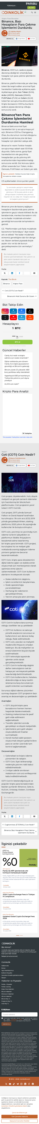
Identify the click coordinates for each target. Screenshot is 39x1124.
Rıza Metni (13, 1058)
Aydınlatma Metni (16, 1057)
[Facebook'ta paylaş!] (19, 273)
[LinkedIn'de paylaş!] (12, 273)
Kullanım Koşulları (7, 1011)
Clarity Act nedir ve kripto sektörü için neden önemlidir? (16, 357)
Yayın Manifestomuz (8, 1008)
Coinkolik (29, 885)
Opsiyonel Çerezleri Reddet (19, 1121)
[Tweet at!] (5, 273)
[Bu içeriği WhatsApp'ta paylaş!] (27, 273)
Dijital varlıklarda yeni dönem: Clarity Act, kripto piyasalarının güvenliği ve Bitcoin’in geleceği (16, 364)
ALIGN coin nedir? (11, 384)
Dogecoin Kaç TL (7, 1039)
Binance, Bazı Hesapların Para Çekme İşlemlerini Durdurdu (19, 831)
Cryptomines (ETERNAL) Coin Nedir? (20, 825)
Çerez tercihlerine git (19, 1112)
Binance (6, 284)
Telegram (21, 318)
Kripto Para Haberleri (8, 1027)
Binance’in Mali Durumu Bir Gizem (20, 296)
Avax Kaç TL (5, 1041)
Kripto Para (17, 284)
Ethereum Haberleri (8, 1032)
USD (21, 336)
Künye (3, 1006)
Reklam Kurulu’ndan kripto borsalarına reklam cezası (19, 175)
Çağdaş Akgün (15, 31)
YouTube (13, 318)
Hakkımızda (5, 1003)
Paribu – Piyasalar (7, 1022)
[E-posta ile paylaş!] (34, 273)
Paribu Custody (6, 1024)
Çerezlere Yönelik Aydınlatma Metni (12, 1013)
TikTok (30, 312)
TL (17, 336)
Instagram (5, 312)
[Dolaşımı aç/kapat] (35, 12)
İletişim (4, 1015)
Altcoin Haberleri (7, 1034)
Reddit (30, 318)
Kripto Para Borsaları (10, 19)
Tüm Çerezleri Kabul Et (19, 1116)
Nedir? (4, 452)
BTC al (17, 342)
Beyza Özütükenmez (17, 458)
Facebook (21, 312)
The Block (12, 279)
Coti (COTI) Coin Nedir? (14, 291)
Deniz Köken (30, 927)
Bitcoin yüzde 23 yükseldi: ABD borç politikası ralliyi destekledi (17, 371)
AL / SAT (31, 7)
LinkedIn (13, 312)
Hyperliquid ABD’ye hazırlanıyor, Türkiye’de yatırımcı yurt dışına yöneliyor (17, 378)
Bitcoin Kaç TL (6, 1036)
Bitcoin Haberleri (7, 1029)
